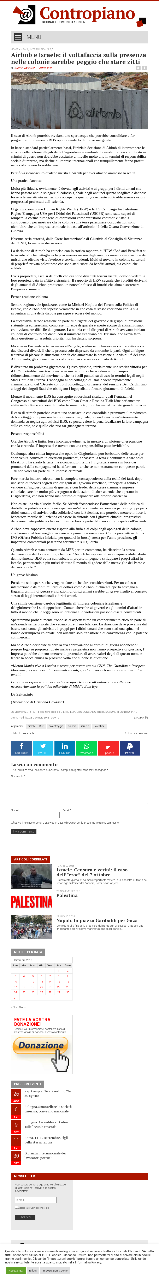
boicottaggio (56, 726)
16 (67, 981)
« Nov (14, 1007)
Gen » (22, 1007)
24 (15, 992)
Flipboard (108, 753)
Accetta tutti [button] (16, 1270)
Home (14, 49)
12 (32, 981)
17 (15, 986)
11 (23, 981)
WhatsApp (86, 753)
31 (15, 997)
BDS (41, 726)
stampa (139, 717)
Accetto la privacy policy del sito (33, 1208)
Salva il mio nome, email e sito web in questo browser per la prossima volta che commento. (66, 822)
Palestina (99, 726)
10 (15, 981)
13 (41, 981)
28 (49, 992)
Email (67, 810)
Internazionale (40, 49)
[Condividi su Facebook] (145, 68)
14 (49, 981)
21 (49, 986)
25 (23, 992)
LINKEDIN (65, 753)
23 (67, 986)
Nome (15, 810)
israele (85, 726)
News (24, 49)
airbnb (31, 726)
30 (67, 992)
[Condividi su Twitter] (139, 68)
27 (41, 992)
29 (58, 992)
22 (58, 986)
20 (41, 986)
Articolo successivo (136, 733)
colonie (72, 726)
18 (23, 986)
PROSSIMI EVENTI (27, 1084)
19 (32, 986)
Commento (18, 776)
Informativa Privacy (88, 1262)
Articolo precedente (23, 733)
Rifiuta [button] (33, 1270)
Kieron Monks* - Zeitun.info (33, 68)
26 (32, 992)
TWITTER (43, 753)
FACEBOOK (21, 753)
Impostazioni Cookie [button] (55, 1270)
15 (58, 981)
